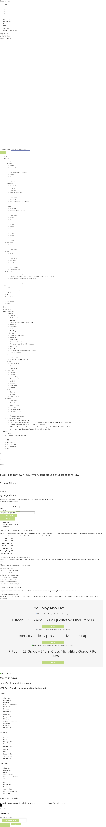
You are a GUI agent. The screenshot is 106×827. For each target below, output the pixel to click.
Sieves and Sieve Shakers (16, 192)
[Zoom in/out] (2, 824)
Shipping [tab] (6, 527)
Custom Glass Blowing (9, 16)
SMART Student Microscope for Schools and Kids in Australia (24, 283)
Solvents (12, 174)
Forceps (12, 226)
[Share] (13, 824)
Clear (5, 510)
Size (1, 508)
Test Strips (12, 181)
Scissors (12, 235)
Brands (5, 285)
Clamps (12, 240)
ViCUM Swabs (13, 258)
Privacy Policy (7, 742)
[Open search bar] (0, 147)
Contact (6, 13)
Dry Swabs (13, 260)
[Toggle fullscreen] (7, 824)
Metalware (9, 222)
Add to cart (9, 515)
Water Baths (13, 190)
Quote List (2, 469)
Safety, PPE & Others (10, 704)
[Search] (3, 152)
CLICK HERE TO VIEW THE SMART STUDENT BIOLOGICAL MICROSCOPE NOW (39, 475)
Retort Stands (13, 231)
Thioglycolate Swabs (15, 269)
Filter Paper (13, 208)
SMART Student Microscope (17, 274)
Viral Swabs (13, 253)
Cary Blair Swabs (14, 262)
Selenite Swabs (13, 267)
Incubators (13, 199)
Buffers (12, 170)
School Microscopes (11, 271)
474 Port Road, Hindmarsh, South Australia (23, 688)
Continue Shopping (10, 820)
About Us (6, 4)
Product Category (8, 161)
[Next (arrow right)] (7, 826)
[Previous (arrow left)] (2, 826)
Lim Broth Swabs (14, 265)
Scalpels (12, 233)
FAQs (5, 11)
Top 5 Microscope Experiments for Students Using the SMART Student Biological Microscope (32, 276)
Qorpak (9, 287)
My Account (2, 453)
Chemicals (9, 163)
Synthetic (12, 179)
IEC (8, 294)
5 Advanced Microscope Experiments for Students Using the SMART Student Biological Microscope (33, 280)
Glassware (9, 213)
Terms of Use (7, 744)
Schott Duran (10, 299)
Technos (9, 292)
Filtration (9, 206)
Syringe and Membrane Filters (17, 210)
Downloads (6, 7)
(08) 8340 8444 (8, 678)
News (5, 9)
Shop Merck (6, 158)
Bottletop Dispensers (15, 185)
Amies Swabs (13, 256)
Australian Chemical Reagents (14, 290)
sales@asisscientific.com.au (15, 683)
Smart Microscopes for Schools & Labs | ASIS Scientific (23, 278)
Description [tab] (7, 522)
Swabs (8, 251)
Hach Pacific (10, 296)
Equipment (10, 183)
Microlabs (3, 491)
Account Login (8, 774)
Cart (1, 459)
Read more (53, 626)
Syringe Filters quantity (7, 513)
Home (5, 156)
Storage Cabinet (14, 203)
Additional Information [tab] (10, 524)
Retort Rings (13, 228)
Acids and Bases (14, 167)
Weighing (12, 188)
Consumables (13, 215)
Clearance (6, 779)
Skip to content (5, 1)
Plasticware (10, 242)
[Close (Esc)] (18, 824)
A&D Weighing (10, 301)
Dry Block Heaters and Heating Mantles (19, 201)
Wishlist (2, 464)
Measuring (12, 219)
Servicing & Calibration (10, 777)
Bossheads (12, 237)
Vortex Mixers (13, 197)
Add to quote (8, 519)
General (12, 165)
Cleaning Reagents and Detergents (18, 172)
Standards (12, 176)
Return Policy (8, 746)
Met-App (9, 303)
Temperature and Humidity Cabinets (19, 194)
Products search (5, 149)
